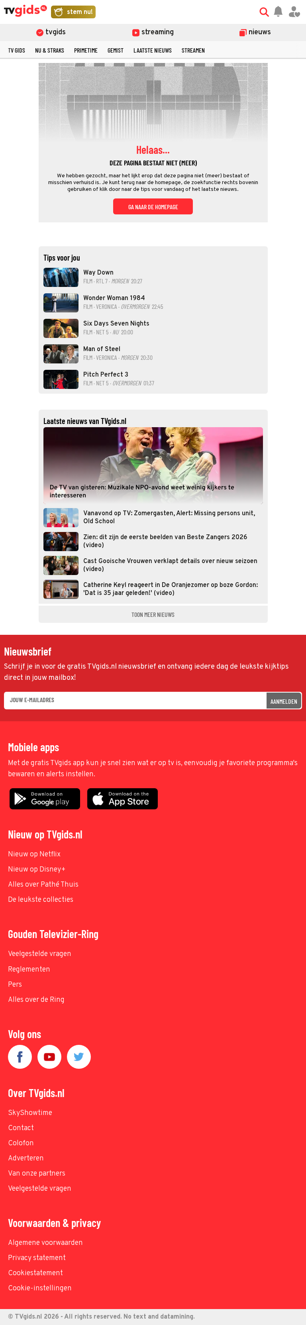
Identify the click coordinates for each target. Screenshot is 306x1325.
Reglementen (29, 969)
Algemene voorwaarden (45, 1243)
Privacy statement (37, 1258)
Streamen (193, 50)
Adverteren (26, 1158)
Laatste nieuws (152, 50)
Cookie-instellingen (40, 1288)
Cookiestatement (35, 1273)
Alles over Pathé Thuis (43, 884)
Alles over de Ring (36, 1000)
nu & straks (49, 50)
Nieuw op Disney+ (37, 869)
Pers (15, 984)
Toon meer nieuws (153, 614)
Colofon (21, 1143)
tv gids (16, 50)
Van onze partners (36, 1173)
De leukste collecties (40, 900)
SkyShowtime (30, 1113)
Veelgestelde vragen (39, 954)
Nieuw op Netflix (34, 854)
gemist (116, 50)
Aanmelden (284, 701)
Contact (21, 1128)
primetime (86, 50)
